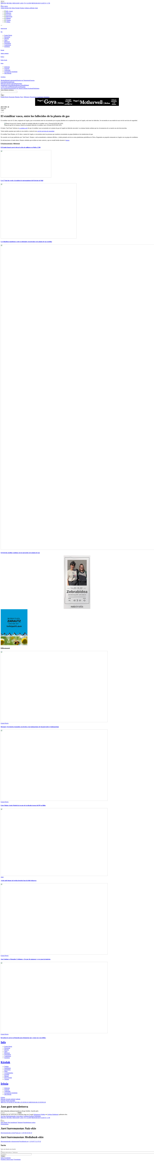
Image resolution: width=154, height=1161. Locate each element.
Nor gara (3, 88)
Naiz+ (6, 40)
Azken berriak (5, 8)
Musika (3, 80)
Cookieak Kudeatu (27, 88)
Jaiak (36, 8)
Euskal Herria (8, 35)
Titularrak (20, 1122)
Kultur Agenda (4, 60)
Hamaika (22, 87)
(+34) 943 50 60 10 (26, 1133)
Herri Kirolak (8, 1077)
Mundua (6, 38)
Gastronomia (12, 80)
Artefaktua (3, 76)
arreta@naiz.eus (15, 1133)
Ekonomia (7, 37)
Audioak (12, 83)
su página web (23, 128)
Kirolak (17, 8)
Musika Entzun (20, 85)
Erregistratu (17, 1159)
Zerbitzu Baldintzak (53, 1114)
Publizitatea (36, 88)
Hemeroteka (18, 83)
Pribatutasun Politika (39, 1114)
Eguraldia (3, 82)
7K (25, 3)
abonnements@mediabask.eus (19, 1141)
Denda (12, 82)
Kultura (22, 8)
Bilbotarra (7, 41)
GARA (22, 3)
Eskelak (8, 82)
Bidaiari (26, 85)
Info (10, 8)
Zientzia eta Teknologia (23, 80)
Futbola (6, 1066)
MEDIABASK (35, 3)
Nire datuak (4, 1122)
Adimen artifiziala (30, 8)
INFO (2, 6)
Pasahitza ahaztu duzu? (7, 1159)
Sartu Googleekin (6, 1158)
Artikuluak (7, 70)
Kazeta (18, 87)
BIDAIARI (16, 3)
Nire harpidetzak (12, 1122)
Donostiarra (7, 43)
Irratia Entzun (8, 85)
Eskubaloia (7, 1069)
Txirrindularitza (8, 1073)
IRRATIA (3, 3)
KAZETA (43, 3)
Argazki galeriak (10, 1099)
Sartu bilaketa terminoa (7, 90)
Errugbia (6, 1074)
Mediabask (13, 87)
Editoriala (7, 67)
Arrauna (6, 1079)
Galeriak (7, 83)
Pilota (5, 1071)
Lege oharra (18, 88)
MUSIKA (9, 3)
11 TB (48, 3)
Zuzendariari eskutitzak (10, 71)
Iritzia (13, 8)
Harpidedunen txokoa (29, 1122)
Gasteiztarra (7, 45)
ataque (67, 140)
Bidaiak (7, 80)
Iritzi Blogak (7, 73)
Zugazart (6, 68)
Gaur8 (8, 87)
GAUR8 (28, 3)
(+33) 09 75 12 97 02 (35, 1141)
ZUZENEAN (8, 1102)
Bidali (19, 1112)
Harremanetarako (10, 88)
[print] (1, 112)
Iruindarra (7, 46)
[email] (3, 112)
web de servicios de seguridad (45, 131)
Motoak (6, 1076)
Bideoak (3, 83)
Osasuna (32, 80)
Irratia (2, 85)
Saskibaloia (7, 1068)
